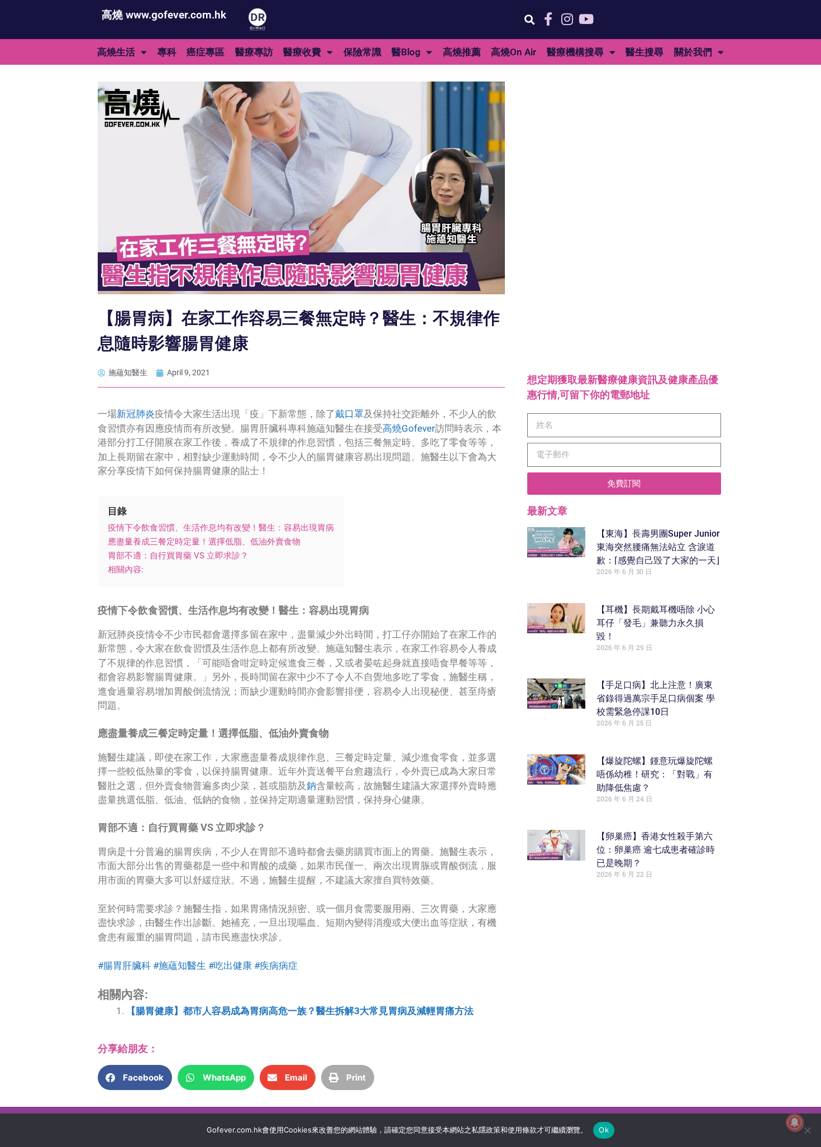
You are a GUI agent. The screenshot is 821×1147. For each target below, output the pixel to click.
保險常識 (362, 52)
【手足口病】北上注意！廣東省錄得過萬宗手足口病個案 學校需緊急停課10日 (655, 698)
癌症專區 (206, 52)
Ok (604, 1129)
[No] (807, 1130)
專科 (166, 52)
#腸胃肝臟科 (124, 965)
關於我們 (693, 52)
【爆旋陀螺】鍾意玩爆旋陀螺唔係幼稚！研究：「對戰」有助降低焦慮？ (654, 774)
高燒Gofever (409, 428)
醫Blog (406, 52)
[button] (529, 20)
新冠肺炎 (136, 413)
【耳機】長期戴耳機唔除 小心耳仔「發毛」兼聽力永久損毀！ (655, 623)
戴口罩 (349, 413)
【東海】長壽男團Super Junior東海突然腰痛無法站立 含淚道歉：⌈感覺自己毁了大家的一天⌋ (658, 547)
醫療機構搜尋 (575, 52)
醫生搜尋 (645, 52)
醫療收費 (302, 52)
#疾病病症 (276, 965)
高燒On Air (513, 52)
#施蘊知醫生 (179, 965)
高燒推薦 (462, 52)
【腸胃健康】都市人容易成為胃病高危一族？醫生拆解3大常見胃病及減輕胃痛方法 (300, 1010)
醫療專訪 (254, 52)
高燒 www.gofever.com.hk (164, 14)
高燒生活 (116, 52)
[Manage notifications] (795, 1122)
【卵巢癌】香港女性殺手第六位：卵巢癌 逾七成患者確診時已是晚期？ (655, 849)
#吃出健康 (230, 965)
